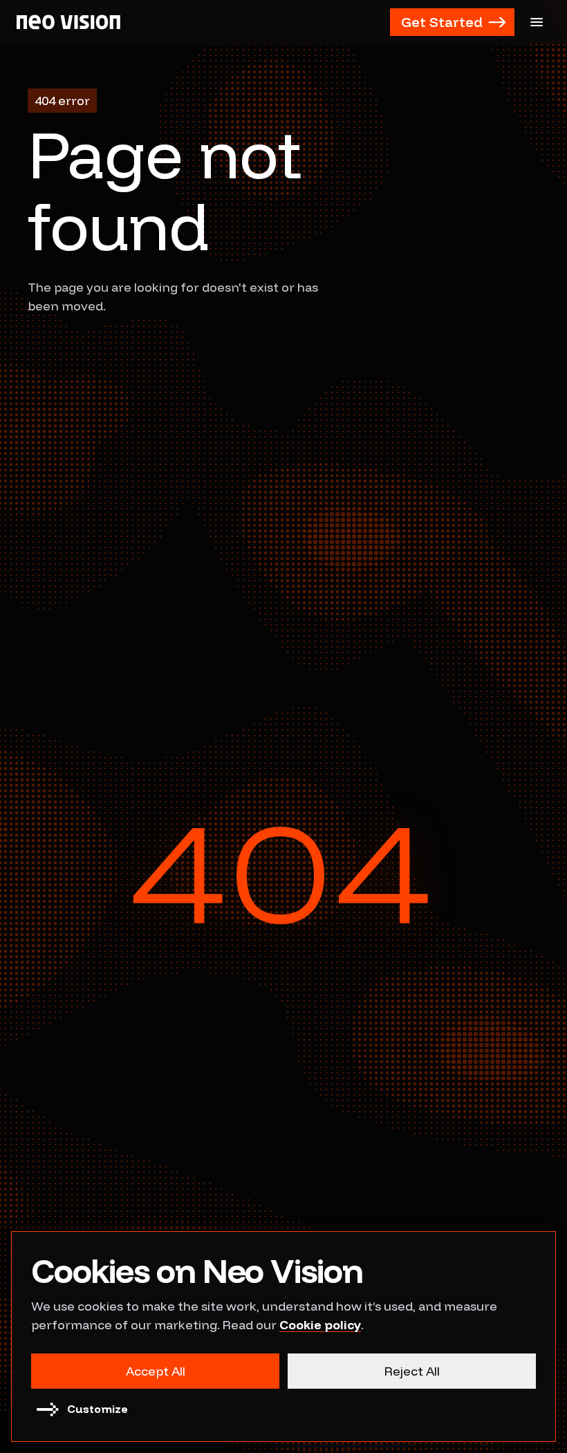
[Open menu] (536, 22)
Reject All (412, 1371)
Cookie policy (320, 1325)
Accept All (155, 1371)
